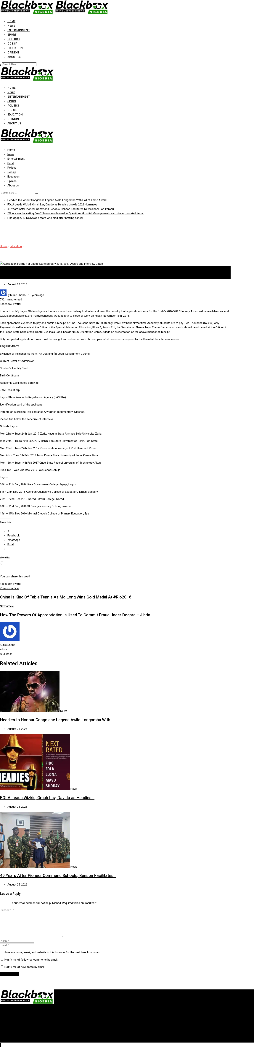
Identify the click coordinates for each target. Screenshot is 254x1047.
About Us (14, 57)
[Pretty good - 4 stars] (7, 902)
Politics (13, 39)
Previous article (9, 588)
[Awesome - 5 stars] (10, 902)
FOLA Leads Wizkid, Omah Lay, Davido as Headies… (47, 797)
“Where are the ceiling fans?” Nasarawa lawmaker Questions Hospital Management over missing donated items (75, 213)
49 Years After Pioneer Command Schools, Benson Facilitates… (58, 875)
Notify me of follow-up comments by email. (31, 959)
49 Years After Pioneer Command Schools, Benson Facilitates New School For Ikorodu (60, 209)
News (11, 25)
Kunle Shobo (7, 645)
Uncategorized (9, 277)
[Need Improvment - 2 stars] (1, 902)
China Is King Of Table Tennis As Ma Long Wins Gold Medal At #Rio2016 (65, 597)
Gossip (12, 43)
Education (15, 48)
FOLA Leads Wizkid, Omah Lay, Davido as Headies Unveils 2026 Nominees (52, 204)
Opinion (13, 52)
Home (11, 21)
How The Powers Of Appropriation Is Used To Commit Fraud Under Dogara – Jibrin (75, 615)
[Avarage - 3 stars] (4, 902)
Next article (7, 606)
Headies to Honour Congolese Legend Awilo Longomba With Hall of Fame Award (57, 200)
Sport (11, 34)
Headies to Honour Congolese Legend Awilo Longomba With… (56, 719)
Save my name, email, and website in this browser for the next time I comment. (52, 952)
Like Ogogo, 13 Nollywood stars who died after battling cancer (45, 218)
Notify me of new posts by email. (24, 967)
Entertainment (18, 30)
